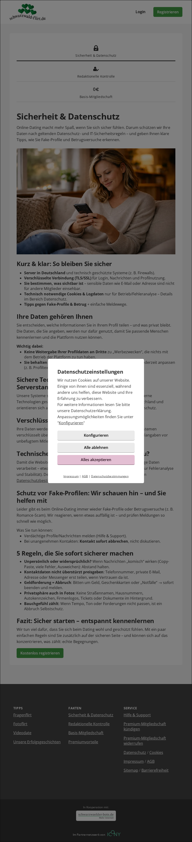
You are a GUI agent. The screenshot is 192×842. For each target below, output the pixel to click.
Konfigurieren (71, 422)
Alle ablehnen (96, 447)
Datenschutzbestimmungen (110, 476)
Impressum (71, 476)
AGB (85, 476)
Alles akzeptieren (96, 459)
